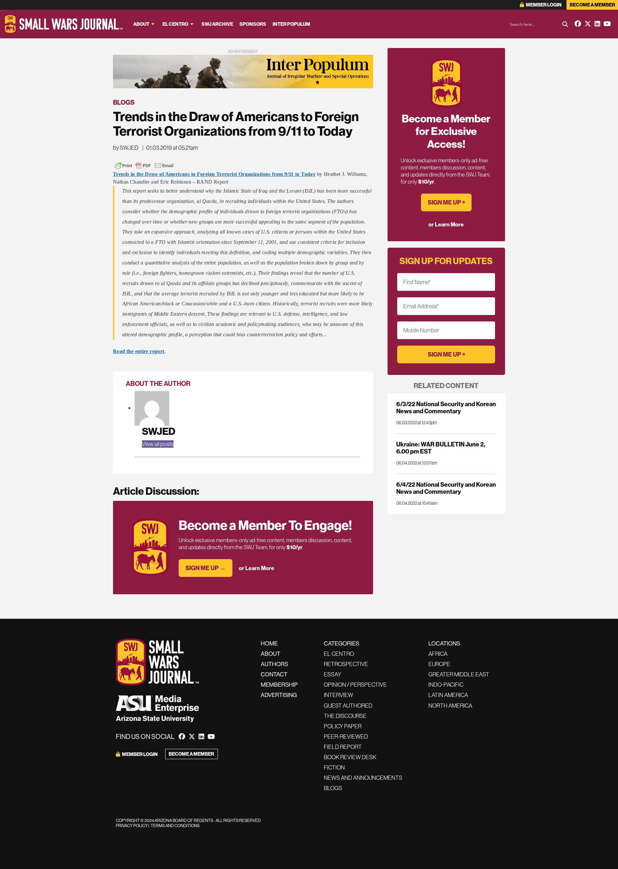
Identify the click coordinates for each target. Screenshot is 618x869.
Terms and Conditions (175, 825)
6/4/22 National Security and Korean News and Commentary (446, 488)
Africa (437, 653)
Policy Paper (342, 726)
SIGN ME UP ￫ (446, 202)
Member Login (543, 5)
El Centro (175, 24)
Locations (444, 643)
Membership (279, 684)
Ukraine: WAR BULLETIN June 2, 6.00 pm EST (440, 447)
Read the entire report (138, 351)
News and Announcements (363, 777)
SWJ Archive (217, 24)
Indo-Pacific (446, 684)
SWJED (158, 431)
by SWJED (125, 147)
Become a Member (592, 5)
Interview (338, 695)
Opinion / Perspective (355, 684)
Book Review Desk (350, 757)
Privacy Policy (132, 825)
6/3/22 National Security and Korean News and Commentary (446, 407)
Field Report (343, 746)
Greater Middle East (458, 674)
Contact (274, 674)
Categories (341, 643)
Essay (332, 674)
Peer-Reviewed (346, 736)
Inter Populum (291, 24)
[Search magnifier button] (565, 24)
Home (269, 643)
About (141, 24)
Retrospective (346, 664)
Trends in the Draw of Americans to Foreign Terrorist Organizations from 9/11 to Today (214, 174)
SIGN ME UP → (205, 568)
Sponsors (252, 24)
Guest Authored (348, 705)
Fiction (334, 767)
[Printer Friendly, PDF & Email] (144, 165)
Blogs (124, 102)
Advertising (279, 695)
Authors (274, 664)
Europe (439, 664)
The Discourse (345, 716)
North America (450, 705)
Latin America (448, 695)
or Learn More (256, 568)
